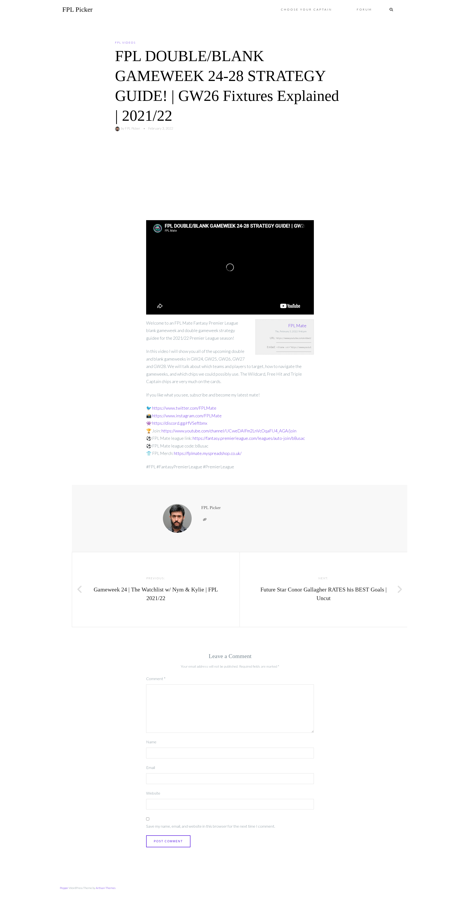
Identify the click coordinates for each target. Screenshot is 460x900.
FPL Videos (125, 42)
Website (153, 793)
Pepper (64, 888)
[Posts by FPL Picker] (118, 128)
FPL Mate (297, 325)
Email (150, 767)
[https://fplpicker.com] (204, 519)
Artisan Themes (105, 888)
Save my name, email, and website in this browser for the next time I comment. (210, 826)
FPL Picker (77, 9)
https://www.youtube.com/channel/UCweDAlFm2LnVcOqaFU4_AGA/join (228, 430)
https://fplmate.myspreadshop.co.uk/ (208, 453)
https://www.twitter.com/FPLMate (184, 408)
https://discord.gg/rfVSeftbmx (179, 423)
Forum (364, 9)
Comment (156, 678)
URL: (273, 337)
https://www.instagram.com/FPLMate (187, 415)
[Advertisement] (230, 184)
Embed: (271, 347)
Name (151, 741)
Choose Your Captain (306, 9)
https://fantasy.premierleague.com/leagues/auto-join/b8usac (249, 438)
